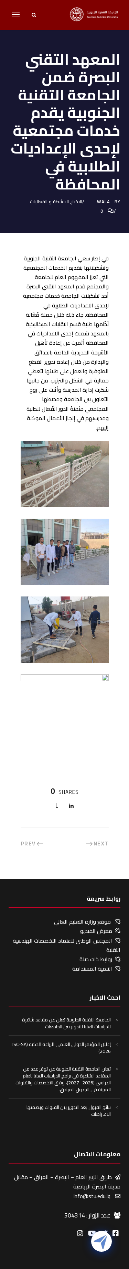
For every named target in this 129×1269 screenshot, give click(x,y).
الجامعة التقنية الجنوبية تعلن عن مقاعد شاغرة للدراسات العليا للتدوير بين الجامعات (66, 1023)
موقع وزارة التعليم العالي (82, 921)
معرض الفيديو (96, 931)
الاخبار (76, 201)
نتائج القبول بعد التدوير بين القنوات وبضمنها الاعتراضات (68, 1111)
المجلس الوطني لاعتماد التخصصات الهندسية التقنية (66, 945)
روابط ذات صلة (95, 959)
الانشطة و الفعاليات (49, 201)
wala (103, 201)
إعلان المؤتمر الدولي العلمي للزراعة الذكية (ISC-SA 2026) (61, 1048)
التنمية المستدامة (92, 968)
